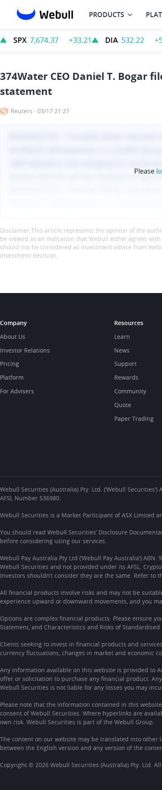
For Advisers (17, 391)
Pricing (9, 364)
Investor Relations (25, 350)
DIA (111, 40)
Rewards (126, 377)
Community (130, 391)
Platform (12, 377)
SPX (20, 40)
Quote (122, 405)
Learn (122, 336)
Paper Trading (134, 418)
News (122, 350)
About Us (12, 336)
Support (125, 364)
